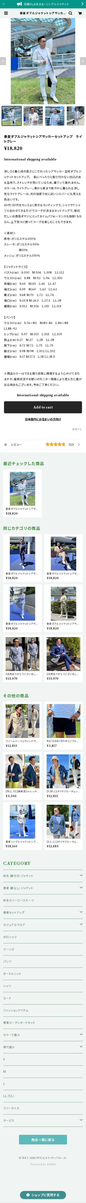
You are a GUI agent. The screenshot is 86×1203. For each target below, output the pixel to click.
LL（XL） (9, 1096)
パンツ (7, 961)
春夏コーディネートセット (19, 1023)
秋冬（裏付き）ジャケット (18, 876)
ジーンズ (8, 949)
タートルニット (12, 974)
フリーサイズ (11, 1108)
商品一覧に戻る (43, 1140)
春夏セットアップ (13, 912)
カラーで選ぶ (11, 1035)
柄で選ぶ (9, 1047)
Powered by (38, 1164)
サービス (8, 1120)
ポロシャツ (10, 937)
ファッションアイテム (15, 1010)
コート (7, 998)
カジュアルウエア (14, 925)
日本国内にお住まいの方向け (43, 419)
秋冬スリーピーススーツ (18, 900)
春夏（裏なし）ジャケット (18, 888)
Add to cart (43, 407)
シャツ (7, 986)
